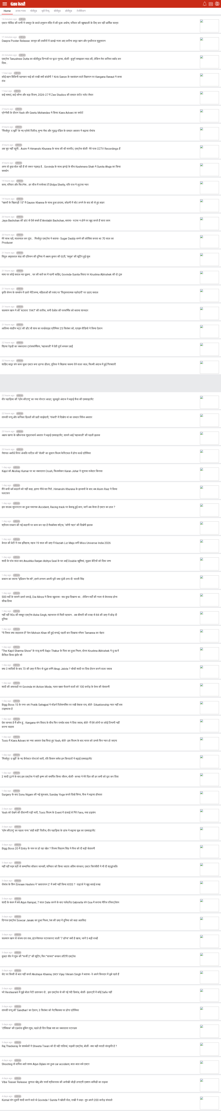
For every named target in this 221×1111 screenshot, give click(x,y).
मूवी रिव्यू (45, 10)
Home (7, 10)
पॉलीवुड (33, 10)
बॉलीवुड (57, 10)
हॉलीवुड (68, 10)
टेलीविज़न (81, 10)
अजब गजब (20, 10)
